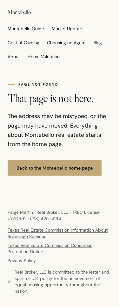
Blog (97, 42)
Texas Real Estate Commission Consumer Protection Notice (50, 248)
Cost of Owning (23, 42)
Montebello (19, 12)
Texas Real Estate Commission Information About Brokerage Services (58, 233)
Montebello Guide (26, 28)
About (14, 56)
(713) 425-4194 (45, 218)
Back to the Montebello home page (55, 168)
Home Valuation (44, 56)
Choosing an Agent (66, 42)
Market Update (67, 28)
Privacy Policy (22, 260)
